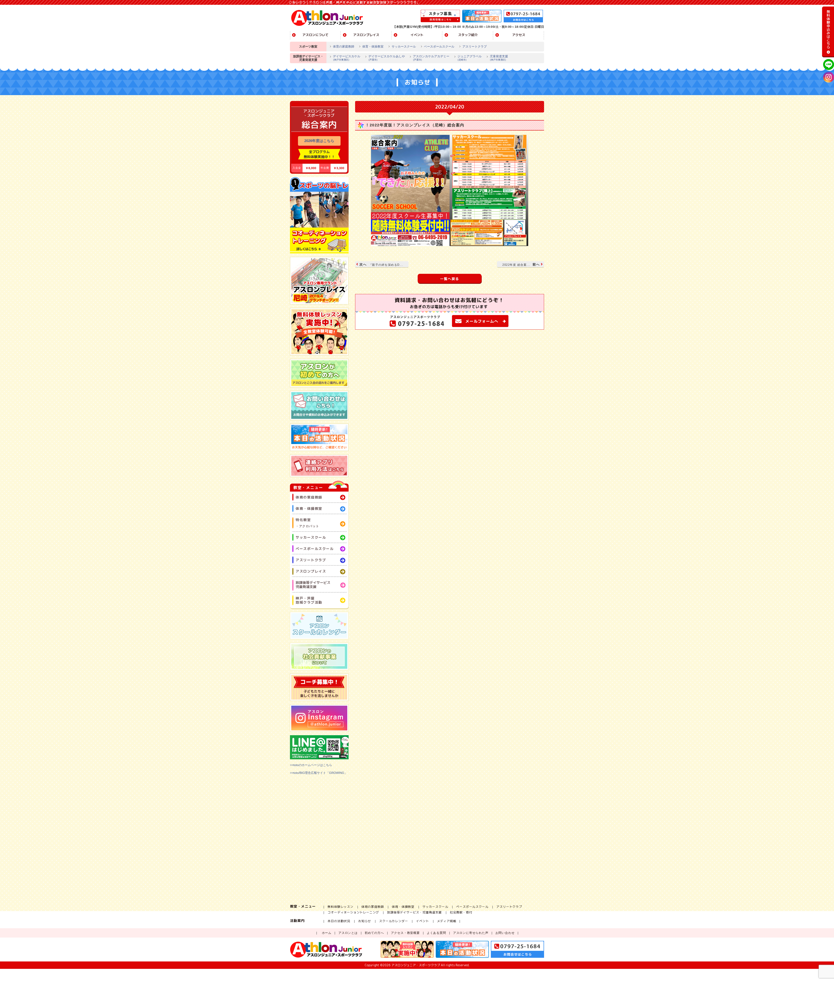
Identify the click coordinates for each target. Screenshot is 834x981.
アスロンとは (348, 933)
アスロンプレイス (366, 35)
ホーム (326, 933)
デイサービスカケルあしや (386, 57)
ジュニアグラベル (469, 57)
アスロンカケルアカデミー (431, 57)
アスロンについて (315, 35)
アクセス (518, 35)
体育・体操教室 (373, 46)
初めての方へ (374, 933)
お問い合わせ (505, 933)
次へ (381, 264)
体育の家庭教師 (343, 46)
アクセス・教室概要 (405, 933)
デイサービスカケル (346, 57)
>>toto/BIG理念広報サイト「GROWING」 (318, 773)
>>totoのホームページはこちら (311, 765)
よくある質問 (436, 933)
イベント (417, 35)
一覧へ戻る (449, 278)
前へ (521, 264)
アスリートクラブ (474, 46)
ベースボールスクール (439, 46)
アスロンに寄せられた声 (470, 933)
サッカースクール (404, 46)
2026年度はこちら (319, 141)
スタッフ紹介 (468, 35)
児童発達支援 (499, 57)
